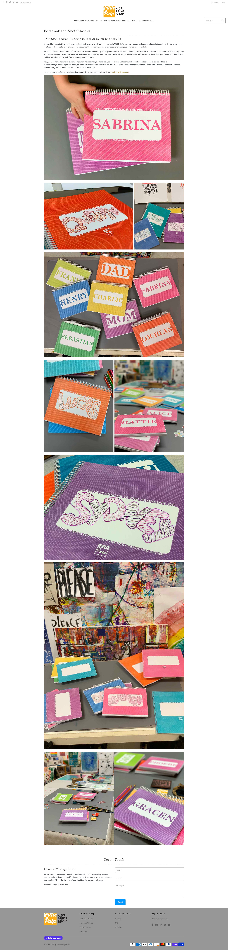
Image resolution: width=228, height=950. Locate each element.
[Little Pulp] (114, 12)
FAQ (116, 923)
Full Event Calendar (86, 919)
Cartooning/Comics (86, 923)
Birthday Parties (85, 927)
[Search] (223, 20)
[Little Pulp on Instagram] (6, 2)
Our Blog (118, 919)
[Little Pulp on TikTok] (10, 2)
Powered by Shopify (63, 944)
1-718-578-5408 (25, 2)
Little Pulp (52, 944)
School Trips (84, 931)
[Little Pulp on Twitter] (14, 2)
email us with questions (120, 72)
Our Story (118, 927)
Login (216, 2)
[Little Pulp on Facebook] (3, 2)
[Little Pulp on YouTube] (17, 2)
